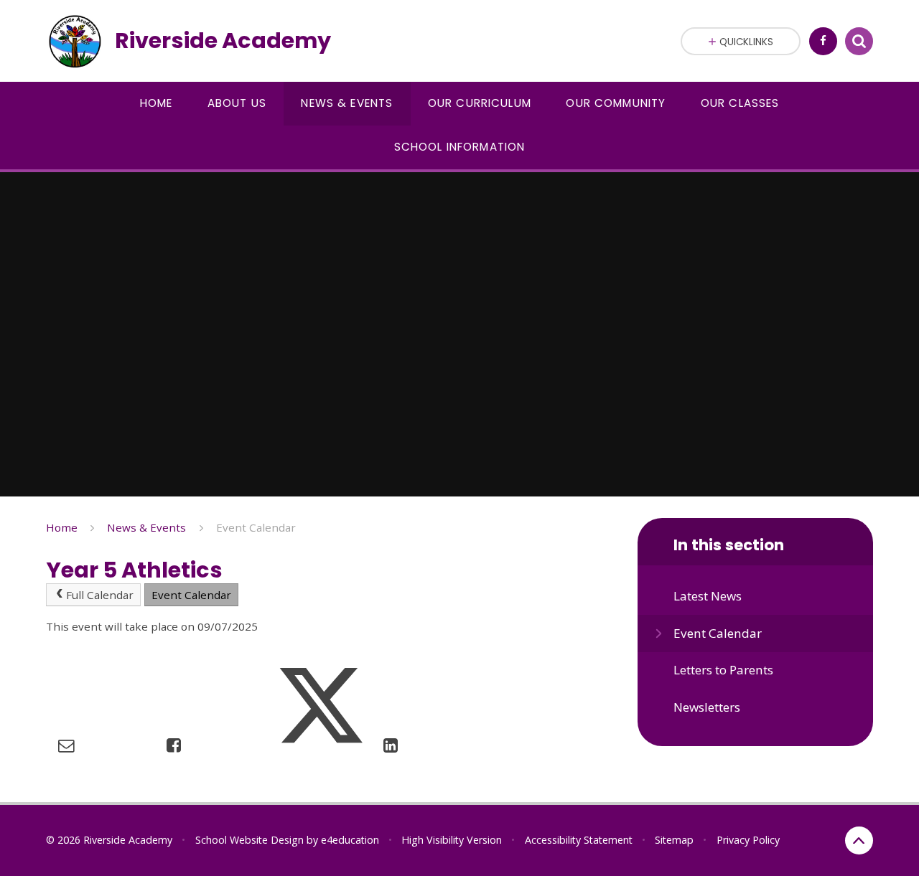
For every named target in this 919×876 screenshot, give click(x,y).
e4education (350, 840)
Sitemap (674, 840)
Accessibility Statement (579, 840)
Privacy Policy (748, 840)
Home (62, 527)
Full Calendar (100, 595)
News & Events (146, 527)
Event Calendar (256, 527)
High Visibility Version (451, 840)
